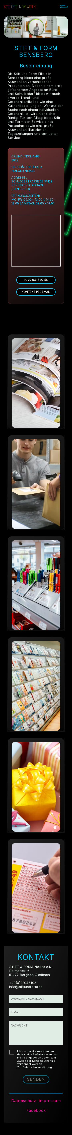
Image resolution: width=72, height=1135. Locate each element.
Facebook (36, 1110)
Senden (36, 1079)
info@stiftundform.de (26, 987)
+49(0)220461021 (23, 983)
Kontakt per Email (36, 291)
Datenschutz (23, 1100)
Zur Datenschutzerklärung (34, 1067)
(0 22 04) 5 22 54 (36, 280)
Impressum (50, 1100)
